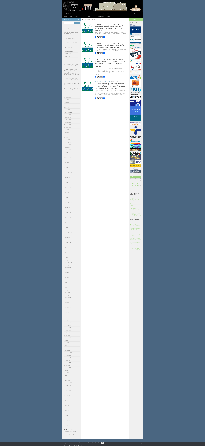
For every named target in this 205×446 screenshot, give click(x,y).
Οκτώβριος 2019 (67, 302)
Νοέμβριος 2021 (67, 240)
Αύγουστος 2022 (67, 217)
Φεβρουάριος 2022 (68, 232)
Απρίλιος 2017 (67, 377)
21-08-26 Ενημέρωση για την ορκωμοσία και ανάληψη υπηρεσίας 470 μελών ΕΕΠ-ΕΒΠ (135, 214)
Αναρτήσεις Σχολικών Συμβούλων (70, 431)
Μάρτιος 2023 (67, 199)
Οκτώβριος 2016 (67, 392)
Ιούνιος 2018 (66, 342)
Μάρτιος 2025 (67, 139)
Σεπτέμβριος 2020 (67, 275)
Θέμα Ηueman (79, 445)
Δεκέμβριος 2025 (67, 117)
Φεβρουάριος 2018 (68, 352)
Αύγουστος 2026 (67, 97)
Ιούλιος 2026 (66, 99)
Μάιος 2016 (66, 405)
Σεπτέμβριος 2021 (67, 245)
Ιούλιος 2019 (66, 310)
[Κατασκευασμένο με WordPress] (69, 445)
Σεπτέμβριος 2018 (67, 335)
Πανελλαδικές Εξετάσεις (68, 16)
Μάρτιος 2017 (67, 380)
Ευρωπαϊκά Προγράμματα (80, 16)
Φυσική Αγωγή (125, 13)
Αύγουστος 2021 (67, 247)
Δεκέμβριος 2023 (67, 177)
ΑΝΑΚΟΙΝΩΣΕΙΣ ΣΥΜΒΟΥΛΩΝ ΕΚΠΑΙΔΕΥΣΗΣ (102, 23)
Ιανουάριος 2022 (67, 234)
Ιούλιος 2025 (66, 129)
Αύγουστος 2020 (67, 277)
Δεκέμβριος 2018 (67, 327)
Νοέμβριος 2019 (67, 300)
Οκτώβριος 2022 (67, 212)
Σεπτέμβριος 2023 (67, 184)
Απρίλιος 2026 (67, 107)
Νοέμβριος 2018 (67, 330)
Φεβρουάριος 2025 (68, 142)
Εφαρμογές (92, 13)
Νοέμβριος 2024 (67, 149)
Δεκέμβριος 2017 (67, 357)
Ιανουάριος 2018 (67, 355)
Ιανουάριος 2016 (67, 415)
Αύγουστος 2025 (67, 127)
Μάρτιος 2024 (67, 169)
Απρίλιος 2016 (67, 407)
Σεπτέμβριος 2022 (67, 214)
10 (130, 183)
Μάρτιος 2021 (67, 260)
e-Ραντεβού (89, 16)
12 (133, 183)
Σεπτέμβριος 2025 (67, 124)
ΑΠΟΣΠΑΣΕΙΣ (66, 44)
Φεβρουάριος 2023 (68, 202)
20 (135, 185)
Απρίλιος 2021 (67, 257)
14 (137, 183)
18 (132, 185)
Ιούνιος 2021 (66, 252)
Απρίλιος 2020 (67, 287)
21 (137, 185)
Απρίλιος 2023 (67, 197)
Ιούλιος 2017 (66, 370)
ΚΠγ (120, 13)
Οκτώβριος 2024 (67, 152)
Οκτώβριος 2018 (67, 332)
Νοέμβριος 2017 (67, 360)
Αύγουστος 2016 (67, 397)
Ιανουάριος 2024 (67, 174)
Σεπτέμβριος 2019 (67, 305)
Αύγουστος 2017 (67, 367)
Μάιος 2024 (66, 164)
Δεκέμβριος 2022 (67, 207)
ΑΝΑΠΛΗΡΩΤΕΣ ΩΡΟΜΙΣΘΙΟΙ (69, 42)
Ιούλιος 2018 (66, 340)
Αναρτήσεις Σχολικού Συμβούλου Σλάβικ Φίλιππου (71, 435)
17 (130, 185)
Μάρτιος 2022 (67, 229)
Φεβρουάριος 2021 (68, 262)
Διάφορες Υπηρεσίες (101, 13)
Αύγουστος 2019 (67, 307)
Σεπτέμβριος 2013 (67, 425)
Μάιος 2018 (66, 345)
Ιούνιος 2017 (66, 372)
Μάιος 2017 (66, 375)
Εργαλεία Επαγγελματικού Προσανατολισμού (101, 16)
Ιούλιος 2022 (66, 219)
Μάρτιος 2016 (67, 410)
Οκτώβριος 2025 (67, 122)
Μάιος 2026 (66, 104)
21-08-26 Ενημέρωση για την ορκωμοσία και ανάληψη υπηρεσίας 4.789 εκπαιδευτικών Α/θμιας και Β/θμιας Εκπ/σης (135, 208)
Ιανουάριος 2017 (67, 385)
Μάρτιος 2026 (67, 109)
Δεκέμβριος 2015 (67, 417)
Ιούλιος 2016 (66, 400)
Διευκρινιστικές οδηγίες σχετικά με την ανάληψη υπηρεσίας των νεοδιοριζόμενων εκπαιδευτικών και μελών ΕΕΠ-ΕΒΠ (71, 64)
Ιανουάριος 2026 (67, 114)
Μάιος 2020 (66, 285)
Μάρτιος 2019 (67, 320)
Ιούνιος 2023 (66, 192)
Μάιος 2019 (66, 315)
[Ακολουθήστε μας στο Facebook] (77, 19)
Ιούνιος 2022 (66, 222)
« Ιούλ (131, 190)
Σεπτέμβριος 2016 (67, 395)
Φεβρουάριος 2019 (68, 322)
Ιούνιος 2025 (66, 132)
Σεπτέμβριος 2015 (67, 420)
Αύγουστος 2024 (67, 157)
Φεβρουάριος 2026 (68, 112)
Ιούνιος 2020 (66, 282)
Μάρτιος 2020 (67, 290)
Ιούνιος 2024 (66, 162)
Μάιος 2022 (66, 224)
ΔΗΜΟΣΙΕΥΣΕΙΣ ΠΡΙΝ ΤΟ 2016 (69, 51)
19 (133, 185)
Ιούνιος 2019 (66, 312)
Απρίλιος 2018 (67, 347)
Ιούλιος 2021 (66, 250)
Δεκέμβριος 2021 (67, 237)
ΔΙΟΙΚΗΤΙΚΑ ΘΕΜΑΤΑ (68, 56)
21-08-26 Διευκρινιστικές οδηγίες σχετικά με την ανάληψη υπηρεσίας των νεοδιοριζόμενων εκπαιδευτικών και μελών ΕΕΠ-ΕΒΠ (135, 200)
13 (135, 183)
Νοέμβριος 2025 (67, 119)
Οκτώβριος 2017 (67, 362)
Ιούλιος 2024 (66, 159)
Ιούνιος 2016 (66, 402)
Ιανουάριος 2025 (67, 144)
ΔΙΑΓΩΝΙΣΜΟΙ (66, 53)
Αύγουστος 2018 (67, 337)
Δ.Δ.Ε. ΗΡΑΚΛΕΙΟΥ (67, 13)
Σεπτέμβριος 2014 (67, 422)
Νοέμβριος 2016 (67, 390)
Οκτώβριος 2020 (67, 272)
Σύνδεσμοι (109, 13)
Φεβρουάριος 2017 (68, 382)
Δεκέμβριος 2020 (67, 267)
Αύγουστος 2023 (67, 187)
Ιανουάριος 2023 (67, 204)
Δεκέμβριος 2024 (67, 147)
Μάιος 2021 (66, 255)
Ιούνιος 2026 (66, 102)
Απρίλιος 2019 (67, 317)
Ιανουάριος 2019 (67, 325)
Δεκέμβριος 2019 (67, 297)
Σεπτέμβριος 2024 (67, 154)
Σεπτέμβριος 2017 (67, 365)
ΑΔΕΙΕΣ (65, 28)
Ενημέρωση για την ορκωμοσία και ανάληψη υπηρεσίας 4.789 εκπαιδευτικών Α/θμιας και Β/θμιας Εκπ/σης (71, 83)
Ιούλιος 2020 (66, 280)
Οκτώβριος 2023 (67, 182)
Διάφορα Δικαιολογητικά (135, 13)
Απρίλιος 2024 (67, 167)
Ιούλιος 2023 (66, 189)
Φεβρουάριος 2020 (68, 292)
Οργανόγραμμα (76, 13)
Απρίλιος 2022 (67, 227)
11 (132, 183)
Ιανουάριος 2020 (67, 295)
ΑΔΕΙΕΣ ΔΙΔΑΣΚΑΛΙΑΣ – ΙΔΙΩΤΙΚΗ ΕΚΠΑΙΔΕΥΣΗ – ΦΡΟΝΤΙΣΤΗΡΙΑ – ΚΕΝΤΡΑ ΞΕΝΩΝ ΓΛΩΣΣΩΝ (71, 32)
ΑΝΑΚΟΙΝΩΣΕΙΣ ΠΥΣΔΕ (68, 36)
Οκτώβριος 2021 (67, 242)
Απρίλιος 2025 (67, 137)
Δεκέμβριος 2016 (67, 387)
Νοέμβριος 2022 (67, 209)
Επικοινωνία (114, 13)
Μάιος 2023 (66, 194)
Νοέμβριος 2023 (67, 179)
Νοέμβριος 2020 (67, 270)
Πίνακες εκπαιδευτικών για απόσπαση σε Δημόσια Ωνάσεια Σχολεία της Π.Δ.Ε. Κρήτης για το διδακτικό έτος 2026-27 (135, 247)
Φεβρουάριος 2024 (68, 172)
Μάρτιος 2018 (67, 350)
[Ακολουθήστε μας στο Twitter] (78, 19)
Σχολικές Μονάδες (84, 13)
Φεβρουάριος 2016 (68, 412)
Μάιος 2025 (66, 134)
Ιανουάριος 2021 (67, 265)
